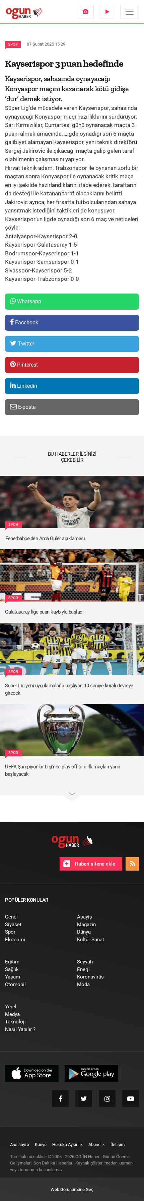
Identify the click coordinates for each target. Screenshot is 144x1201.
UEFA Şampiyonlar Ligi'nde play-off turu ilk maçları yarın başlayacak (62, 770)
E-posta (26, 407)
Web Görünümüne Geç (72, 1189)
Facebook (26, 322)
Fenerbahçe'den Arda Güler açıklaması (45, 538)
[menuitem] (85, 11)
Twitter (25, 343)
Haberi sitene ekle (94, 864)
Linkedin (26, 386)
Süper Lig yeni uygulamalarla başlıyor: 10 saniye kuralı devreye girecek (69, 689)
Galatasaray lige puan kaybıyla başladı (44, 612)
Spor (13, 44)
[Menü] (129, 11)
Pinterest (27, 365)
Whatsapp (28, 301)
